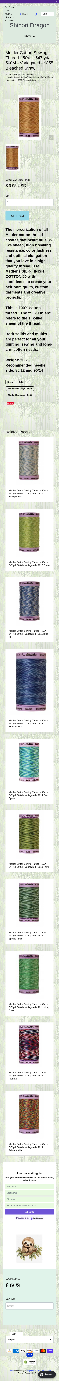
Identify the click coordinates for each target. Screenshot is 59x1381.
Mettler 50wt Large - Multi (25, 74)
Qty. (7, 196)
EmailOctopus (38, 1218)
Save (11, 403)
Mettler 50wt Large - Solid (20, 395)
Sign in (8, 17)
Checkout (9, 20)
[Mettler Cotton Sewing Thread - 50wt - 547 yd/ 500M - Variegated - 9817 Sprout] (30, 533)
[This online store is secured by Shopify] (29, 1361)
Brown (10, 382)
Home (8, 74)
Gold (21, 382)
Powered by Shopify (33, 1373)
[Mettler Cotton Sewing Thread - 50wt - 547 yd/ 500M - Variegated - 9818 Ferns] (30, 834)
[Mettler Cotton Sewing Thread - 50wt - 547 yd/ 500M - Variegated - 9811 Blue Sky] (30, 601)
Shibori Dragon (30, 25)
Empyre (21, 1373)
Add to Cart (17, 216)
